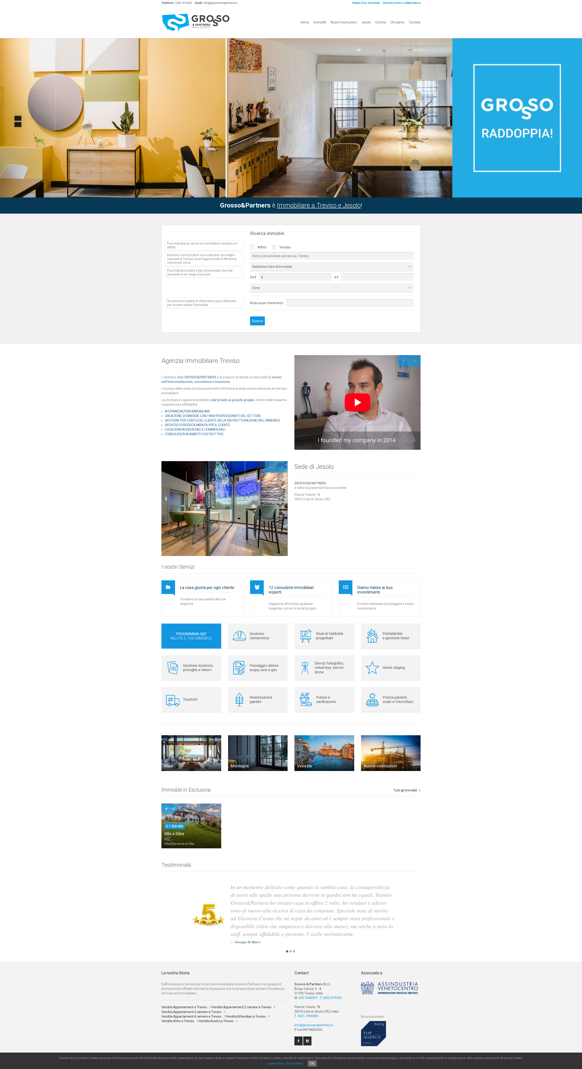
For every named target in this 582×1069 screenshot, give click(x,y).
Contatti (415, 22)
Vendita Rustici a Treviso (216, 1021)
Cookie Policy (275, 1063)
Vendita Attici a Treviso (177, 1021)
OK (312, 1063)
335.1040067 (308, 998)
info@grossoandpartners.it (313, 1025)
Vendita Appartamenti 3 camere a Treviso (191, 1012)
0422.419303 (332, 998)
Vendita (285, 247)
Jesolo (366, 22)
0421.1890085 (308, 1016)
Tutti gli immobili (405, 790)
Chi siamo (397, 22)
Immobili (320, 22)
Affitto (262, 247)
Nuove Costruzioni (344, 22)
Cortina (380, 22)
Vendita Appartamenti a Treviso (184, 1007)
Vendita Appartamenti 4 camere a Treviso (191, 1016)
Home (305, 22)
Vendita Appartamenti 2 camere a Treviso (241, 1007)
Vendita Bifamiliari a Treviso (246, 1016)
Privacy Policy (294, 1063)
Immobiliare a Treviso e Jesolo (319, 205)
